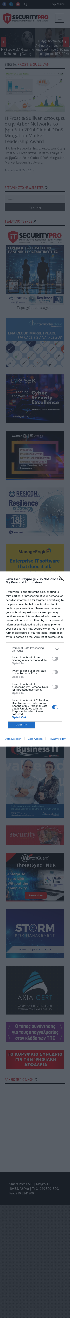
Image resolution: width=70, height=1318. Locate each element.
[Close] (62, 579)
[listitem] (35, 649)
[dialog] (35, 659)
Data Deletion (13, 738)
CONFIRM (21, 725)
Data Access (35, 738)
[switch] (55, 659)
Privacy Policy (57, 738)
